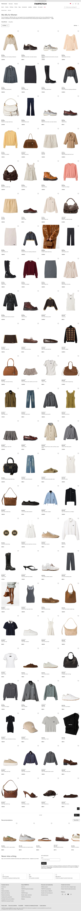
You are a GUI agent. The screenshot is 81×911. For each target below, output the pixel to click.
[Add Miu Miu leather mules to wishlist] (38, 193)
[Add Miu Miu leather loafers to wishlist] (78, 96)
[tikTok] (65, 894)
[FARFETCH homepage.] (40, 4)
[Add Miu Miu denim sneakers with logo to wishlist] (18, 746)
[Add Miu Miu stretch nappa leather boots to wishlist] (58, 63)
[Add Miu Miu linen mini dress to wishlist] (38, 161)
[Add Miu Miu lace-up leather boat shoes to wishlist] (38, 323)
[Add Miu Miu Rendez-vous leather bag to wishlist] (18, 161)
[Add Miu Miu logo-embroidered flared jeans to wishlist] (38, 453)
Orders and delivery (5, 890)
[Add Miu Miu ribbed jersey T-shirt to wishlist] (58, 713)
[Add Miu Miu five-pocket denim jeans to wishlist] (38, 388)
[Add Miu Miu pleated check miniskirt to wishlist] (18, 583)
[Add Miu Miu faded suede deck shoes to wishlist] (58, 583)
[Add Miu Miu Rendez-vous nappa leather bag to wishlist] (18, 96)
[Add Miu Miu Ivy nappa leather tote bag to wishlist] (78, 648)
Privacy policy (4, 905)
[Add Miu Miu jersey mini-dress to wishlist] (78, 453)
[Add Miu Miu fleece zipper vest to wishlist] (18, 388)
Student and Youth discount (47, 892)
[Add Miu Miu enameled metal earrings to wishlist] (18, 518)
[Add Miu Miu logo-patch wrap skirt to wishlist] (18, 323)
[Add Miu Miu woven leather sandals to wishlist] (38, 778)
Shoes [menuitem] (16, 7)
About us (23, 886)
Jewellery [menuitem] (30, 7)
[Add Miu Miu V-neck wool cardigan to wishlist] (18, 128)
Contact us (3, 886)
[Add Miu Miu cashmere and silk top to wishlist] (78, 388)
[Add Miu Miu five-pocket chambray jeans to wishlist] (78, 551)
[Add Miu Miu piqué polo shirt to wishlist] (18, 616)
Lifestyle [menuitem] (35, 7)
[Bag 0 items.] (78, 3)
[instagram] (62, 894)
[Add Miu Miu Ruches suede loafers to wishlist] (78, 778)
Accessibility (20, 905)
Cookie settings (43, 905)
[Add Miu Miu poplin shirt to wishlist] (78, 518)
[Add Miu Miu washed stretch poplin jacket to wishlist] (18, 63)
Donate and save (44, 894)
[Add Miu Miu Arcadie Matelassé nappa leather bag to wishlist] (18, 453)
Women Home (3, 10)
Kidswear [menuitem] (16, 3)
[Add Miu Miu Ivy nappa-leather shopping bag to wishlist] (78, 356)
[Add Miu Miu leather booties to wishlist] (58, 161)
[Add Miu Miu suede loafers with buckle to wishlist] (78, 746)
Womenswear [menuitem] (4, 3)
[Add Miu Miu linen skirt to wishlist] (58, 128)
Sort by (75, 25)
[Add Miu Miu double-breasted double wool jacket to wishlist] (18, 291)
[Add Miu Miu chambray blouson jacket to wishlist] (58, 388)
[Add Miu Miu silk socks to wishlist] (78, 713)
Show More (76, 820)
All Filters (4, 25)
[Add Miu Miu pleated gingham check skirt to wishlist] (18, 421)
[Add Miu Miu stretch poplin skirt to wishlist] (18, 226)
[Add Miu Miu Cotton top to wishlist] (78, 291)
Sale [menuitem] (45, 7)
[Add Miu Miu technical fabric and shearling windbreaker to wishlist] (18, 31)
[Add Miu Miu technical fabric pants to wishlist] (38, 96)
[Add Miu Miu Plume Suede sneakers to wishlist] (58, 518)
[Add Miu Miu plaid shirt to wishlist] (58, 681)
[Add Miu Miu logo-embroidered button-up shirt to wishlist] (58, 746)
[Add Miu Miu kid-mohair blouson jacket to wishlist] (58, 291)
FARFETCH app (24, 892)
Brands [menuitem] (6, 7)
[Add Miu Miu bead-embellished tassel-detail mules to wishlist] (58, 453)
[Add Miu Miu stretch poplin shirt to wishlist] (58, 193)
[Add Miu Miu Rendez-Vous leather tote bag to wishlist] (78, 193)
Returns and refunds (5, 892)
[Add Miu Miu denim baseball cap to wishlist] (38, 713)
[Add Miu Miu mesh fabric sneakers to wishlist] (38, 616)
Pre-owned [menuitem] (40, 7)
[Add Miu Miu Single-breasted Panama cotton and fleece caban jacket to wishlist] (58, 421)
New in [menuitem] (2, 7)
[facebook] (68, 894)
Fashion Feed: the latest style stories (68, 888)
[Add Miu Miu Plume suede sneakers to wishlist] (58, 648)
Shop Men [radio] (11, 22)
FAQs (30, 876)
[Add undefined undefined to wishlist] (16, 823)
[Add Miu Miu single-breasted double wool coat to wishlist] (78, 128)
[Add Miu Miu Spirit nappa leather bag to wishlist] (18, 778)
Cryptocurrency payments (6, 896)
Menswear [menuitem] (11, 3)
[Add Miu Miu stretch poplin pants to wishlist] (78, 226)
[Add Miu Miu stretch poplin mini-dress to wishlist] (78, 31)
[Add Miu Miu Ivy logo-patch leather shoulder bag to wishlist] (78, 583)
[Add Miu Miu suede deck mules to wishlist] (38, 648)
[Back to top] (78, 808)
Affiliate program (44, 886)
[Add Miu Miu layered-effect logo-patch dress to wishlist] (38, 583)
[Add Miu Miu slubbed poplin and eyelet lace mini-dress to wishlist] (38, 518)
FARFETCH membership (46, 888)
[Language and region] (70, 3)
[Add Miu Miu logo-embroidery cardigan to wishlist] (58, 486)
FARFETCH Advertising (26, 896)
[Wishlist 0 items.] (75, 3)
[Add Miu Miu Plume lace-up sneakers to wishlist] (78, 681)
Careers (22, 890)
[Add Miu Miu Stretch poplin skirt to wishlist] (38, 63)
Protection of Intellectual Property (31, 905)
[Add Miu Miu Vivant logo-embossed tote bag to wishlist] (18, 356)
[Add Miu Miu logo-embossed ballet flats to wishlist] (58, 323)
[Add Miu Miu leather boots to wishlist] (18, 258)
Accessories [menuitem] (24, 7)
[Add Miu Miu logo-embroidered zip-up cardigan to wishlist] (78, 486)
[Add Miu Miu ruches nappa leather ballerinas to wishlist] (38, 486)
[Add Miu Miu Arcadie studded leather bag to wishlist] (58, 226)
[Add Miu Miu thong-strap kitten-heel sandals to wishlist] (38, 551)
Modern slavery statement (26, 894)
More (52, 18)
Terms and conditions (12, 905)
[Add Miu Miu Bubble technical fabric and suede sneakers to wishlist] (38, 31)
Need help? (58, 876)
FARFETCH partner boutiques (27, 888)
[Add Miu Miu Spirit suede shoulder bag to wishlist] (18, 486)
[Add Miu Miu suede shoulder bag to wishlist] (38, 128)
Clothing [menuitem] (11, 7)
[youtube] (71, 894)
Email (42, 857)
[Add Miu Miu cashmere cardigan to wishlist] (78, 323)
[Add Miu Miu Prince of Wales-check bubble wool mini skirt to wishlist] (38, 356)
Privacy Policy (50, 867)
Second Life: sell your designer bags (68, 886)
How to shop (5, 876)
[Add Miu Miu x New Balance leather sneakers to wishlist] (58, 551)
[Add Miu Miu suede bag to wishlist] (78, 616)
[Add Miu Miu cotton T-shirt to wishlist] (58, 356)
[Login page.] (73, 3)
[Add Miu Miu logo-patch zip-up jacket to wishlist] (38, 746)
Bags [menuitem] (20, 7)
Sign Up (44, 863)
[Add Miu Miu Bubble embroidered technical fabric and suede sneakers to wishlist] (58, 31)
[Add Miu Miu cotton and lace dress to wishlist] (58, 616)
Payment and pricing (5, 894)
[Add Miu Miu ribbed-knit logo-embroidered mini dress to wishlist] (18, 713)
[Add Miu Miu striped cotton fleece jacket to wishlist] (78, 421)
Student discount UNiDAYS (46, 890)
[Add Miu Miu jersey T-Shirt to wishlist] (18, 648)
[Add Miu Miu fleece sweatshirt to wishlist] (38, 681)
